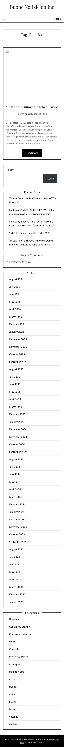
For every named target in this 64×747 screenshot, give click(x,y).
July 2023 (14, 556)
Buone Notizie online (32, 7)
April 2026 (15, 309)
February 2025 (17, 414)
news (12, 694)
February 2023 (17, 594)
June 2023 (15, 564)
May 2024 (15, 481)
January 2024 (16, 511)
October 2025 (17, 354)
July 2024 (14, 466)
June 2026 (15, 294)
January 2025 (16, 421)
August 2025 (16, 369)
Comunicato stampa (20, 634)
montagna (14, 664)
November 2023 (18, 526)
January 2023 (16, 601)
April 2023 (15, 579)
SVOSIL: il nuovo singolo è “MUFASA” (29, 232)
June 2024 (15, 474)
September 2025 (18, 361)
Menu (57, 18)
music (12, 679)
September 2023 (18, 541)
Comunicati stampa (19, 626)
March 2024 (16, 496)
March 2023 (16, 586)
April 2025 (15, 399)
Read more (32, 152)
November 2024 (18, 436)
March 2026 (16, 316)
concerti (13, 641)
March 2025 (16, 406)
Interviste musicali (19, 656)
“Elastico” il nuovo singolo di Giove (32, 107)
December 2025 (18, 339)
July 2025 (14, 376)
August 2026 (16, 279)
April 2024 (15, 489)
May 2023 (15, 571)
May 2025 (15, 391)
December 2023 (18, 519)
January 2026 (16, 331)
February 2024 (17, 504)
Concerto (14, 649)
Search (11, 170)
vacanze (13, 716)
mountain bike (16, 671)
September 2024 (18, 451)
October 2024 (17, 444)
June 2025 (15, 384)
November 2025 (18, 346)
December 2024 (18, 429)
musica (13, 686)
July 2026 (14, 286)
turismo (13, 709)
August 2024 (16, 459)
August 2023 (16, 549)
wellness (14, 724)
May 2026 (15, 301)
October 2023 (17, 534)
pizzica (13, 701)
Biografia (14, 618)
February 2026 (17, 324)
